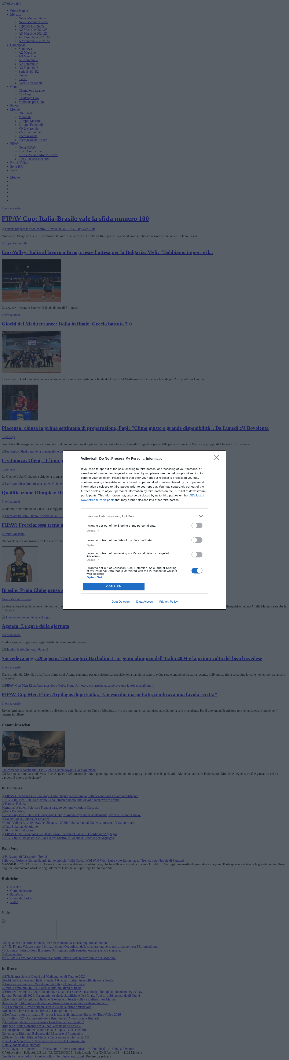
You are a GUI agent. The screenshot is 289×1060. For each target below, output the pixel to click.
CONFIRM (114, 586)
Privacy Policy (168, 601)
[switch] (196, 525)
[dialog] (144, 530)
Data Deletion (120, 601)
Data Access (144, 601)
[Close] (218, 459)
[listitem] (144, 516)
